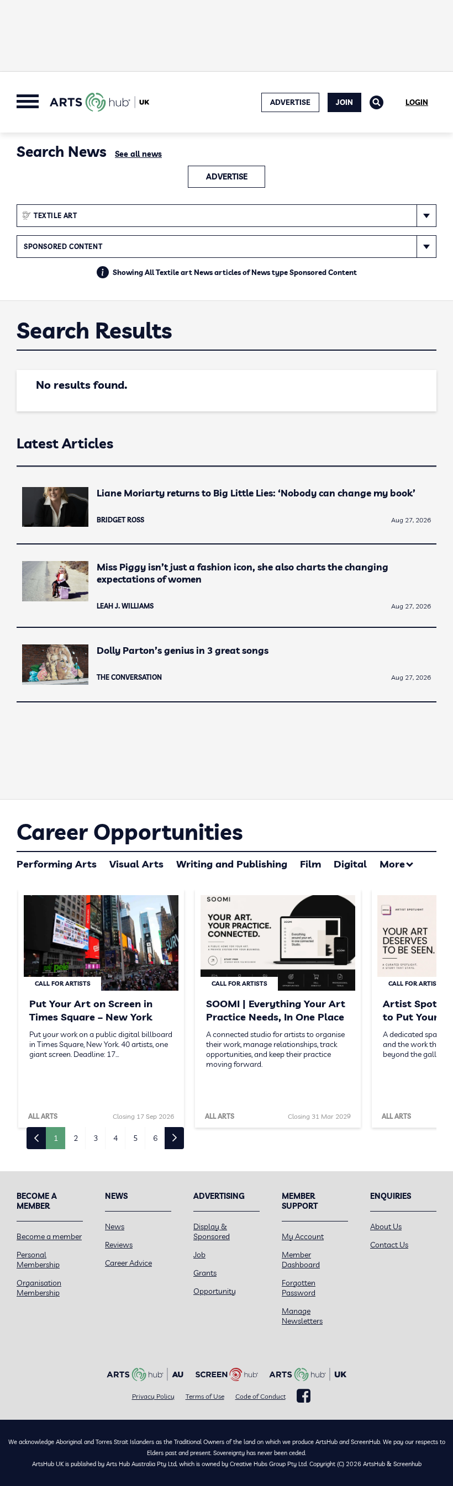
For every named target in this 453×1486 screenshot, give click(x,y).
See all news (138, 154)
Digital (350, 864)
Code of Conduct (260, 1396)
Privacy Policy (153, 1396)
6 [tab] (155, 1138)
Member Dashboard (301, 1260)
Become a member (49, 1236)
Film (310, 864)
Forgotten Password (298, 1288)
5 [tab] (135, 1138)
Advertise (226, 177)
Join (344, 102)
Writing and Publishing (231, 864)
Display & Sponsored (211, 1231)
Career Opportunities (130, 831)
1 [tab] (56, 1138)
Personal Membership (38, 1260)
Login (416, 102)
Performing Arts (57, 864)
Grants (205, 1273)
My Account (303, 1236)
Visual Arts (136, 864)
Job (199, 1255)
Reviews (119, 1245)
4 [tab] (115, 1138)
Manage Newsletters (302, 1316)
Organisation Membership (39, 1288)
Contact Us (389, 1245)
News (114, 1226)
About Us (386, 1226)
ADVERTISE (290, 102)
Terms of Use (205, 1396)
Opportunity (214, 1291)
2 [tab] (75, 1138)
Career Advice (128, 1263)
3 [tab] (95, 1138)
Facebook (303, 1396)
